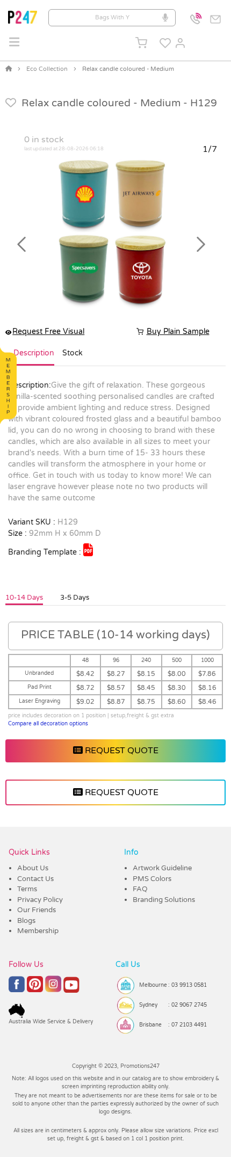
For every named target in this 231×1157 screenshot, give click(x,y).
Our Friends (36, 910)
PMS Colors (152, 879)
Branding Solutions (164, 900)
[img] (88, 549)
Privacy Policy (40, 900)
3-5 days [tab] (74, 597)
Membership (38, 931)
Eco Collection (47, 69)
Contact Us (35, 879)
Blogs (26, 920)
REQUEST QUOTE (120, 750)
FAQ (140, 889)
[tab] (33, 357)
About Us (32, 868)
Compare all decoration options (48, 724)
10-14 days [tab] (24, 597)
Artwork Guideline (162, 868)
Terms (27, 889)
